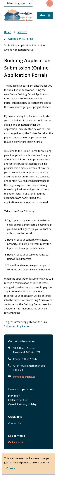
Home (7, 32)
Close (9, 468)
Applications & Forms (20, 38)
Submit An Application (17, 326)
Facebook (17, 442)
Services (22, 32)
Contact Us (14, 423)
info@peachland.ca (24, 376)
